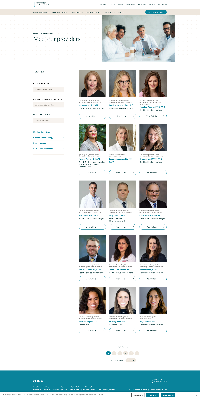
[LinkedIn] (38, 381)
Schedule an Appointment (41, 387)
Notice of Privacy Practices (106, 390)
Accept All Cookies (168, 395)
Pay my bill (152, 4)
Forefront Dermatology (141, 390)
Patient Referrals (76, 387)
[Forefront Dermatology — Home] (41, 4)
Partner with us (103, 4)
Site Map (164, 390)
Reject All (153, 395)
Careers (120, 4)
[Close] (196, 395)
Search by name (41, 84)
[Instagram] (42, 381)
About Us (47, 390)
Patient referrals (130, 4)
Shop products (162, 4)
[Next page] (137, 353)
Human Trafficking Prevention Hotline (82, 390)
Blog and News (90, 387)
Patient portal (142, 4)
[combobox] (48, 104)
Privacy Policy (155, 390)
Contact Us (37, 390)
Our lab (113, 4)
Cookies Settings (138, 395)
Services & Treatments (60, 387)
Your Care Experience (60, 390)
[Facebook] (34, 381)
